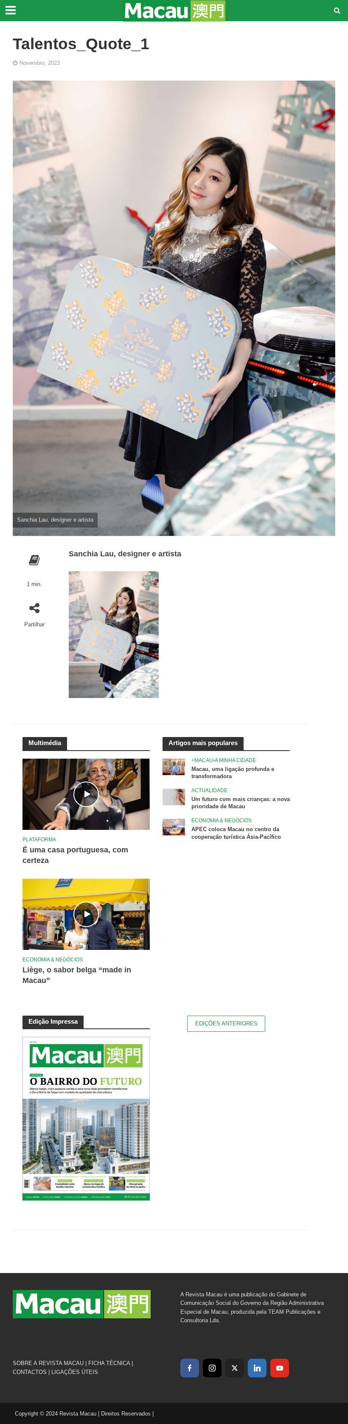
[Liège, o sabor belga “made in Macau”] (86, 913)
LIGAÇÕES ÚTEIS (74, 1372)
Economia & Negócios (52, 960)
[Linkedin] (257, 1368)
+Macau (202, 760)
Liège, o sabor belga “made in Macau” (76, 975)
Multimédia (44, 743)
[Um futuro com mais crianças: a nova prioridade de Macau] (174, 796)
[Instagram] (212, 1368)
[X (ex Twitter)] (234, 1368)
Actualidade (209, 790)
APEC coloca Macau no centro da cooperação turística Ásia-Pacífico (236, 833)
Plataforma (39, 840)
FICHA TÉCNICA (109, 1363)
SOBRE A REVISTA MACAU (48, 1363)
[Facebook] (189, 1368)
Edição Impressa (53, 1021)
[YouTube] (279, 1368)
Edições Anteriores (226, 1023)
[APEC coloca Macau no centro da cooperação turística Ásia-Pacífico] (174, 826)
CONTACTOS (30, 1372)
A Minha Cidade (235, 760)
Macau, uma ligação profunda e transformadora (232, 773)
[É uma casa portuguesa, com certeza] (86, 793)
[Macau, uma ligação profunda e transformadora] (174, 766)
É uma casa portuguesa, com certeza (75, 855)
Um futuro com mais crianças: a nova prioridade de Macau (240, 803)
